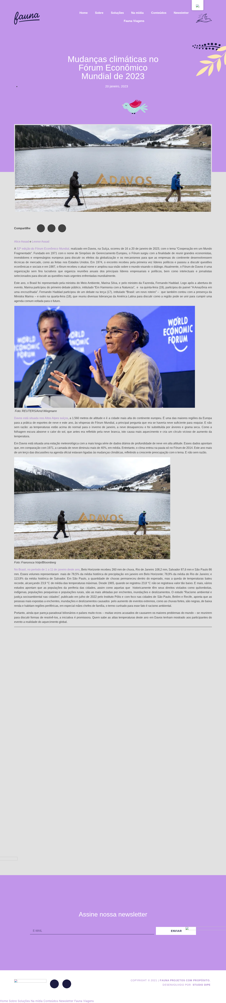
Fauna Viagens (134, 21)
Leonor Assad (40, 241)
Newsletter (181, 13)
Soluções (117, 13)
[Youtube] (66, 983)
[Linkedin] (54, 983)
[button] (41, 228)
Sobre (99, 13)
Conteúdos (158, 13)
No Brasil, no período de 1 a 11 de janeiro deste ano (47, 569)
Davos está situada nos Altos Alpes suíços (41, 418)
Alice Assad (21, 241)
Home (83, 13)
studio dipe (201, 984)
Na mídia (137, 13)
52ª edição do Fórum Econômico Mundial (43, 248)
